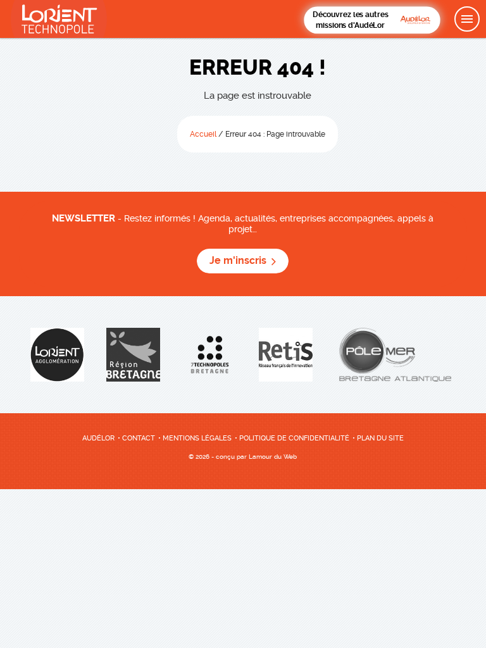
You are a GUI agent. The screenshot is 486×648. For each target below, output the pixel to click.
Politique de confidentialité (294, 438)
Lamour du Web (273, 456)
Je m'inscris (237, 260)
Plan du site (380, 438)
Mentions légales (197, 438)
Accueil (203, 134)
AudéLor (98, 438)
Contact (138, 438)
